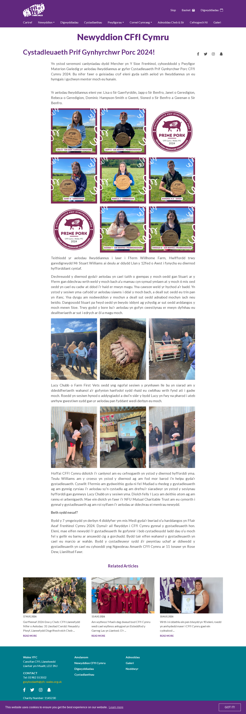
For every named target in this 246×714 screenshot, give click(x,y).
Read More (30, 635)
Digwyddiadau (210, 10)
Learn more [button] (116, 707)
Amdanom (81, 657)
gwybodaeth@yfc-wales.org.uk (42, 681)
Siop (173, 10)
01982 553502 (37, 677)
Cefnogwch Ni (199, 22)
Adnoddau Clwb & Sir (171, 22)
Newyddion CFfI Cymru (90, 663)
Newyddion (45, 22)
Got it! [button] (230, 707)
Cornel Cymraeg (140, 22)
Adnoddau (133, 657)
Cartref (27, 22)
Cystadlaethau (93, 22)
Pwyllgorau (115, 22)
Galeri (217, 22)
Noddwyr (132, 668)
